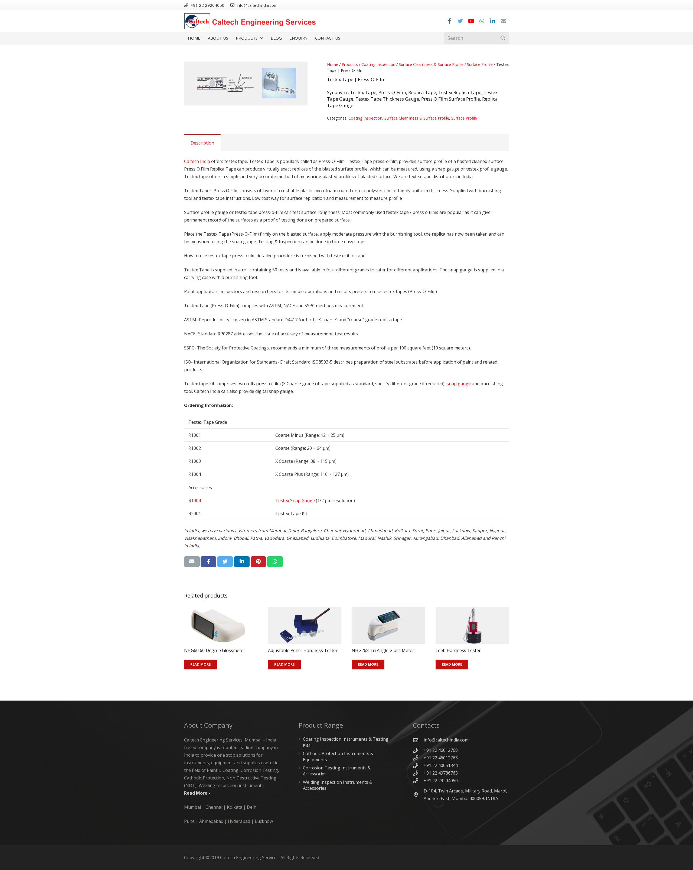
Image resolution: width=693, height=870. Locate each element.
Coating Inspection (378, 64)
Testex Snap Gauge (295, 500)
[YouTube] (471, 21)
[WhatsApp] (481, 21)
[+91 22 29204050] (418, 780)
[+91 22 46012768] (418, 750)
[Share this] (208, 561)
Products (350, 64)
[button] (299, 70)
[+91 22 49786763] (418, 773)
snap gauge (459, 384)
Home (332, 64)
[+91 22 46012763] (418, 757)
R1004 (194, 500)
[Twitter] (460, 21)
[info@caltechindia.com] (418, 740)
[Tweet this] (225, 561)
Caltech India (197, 161)
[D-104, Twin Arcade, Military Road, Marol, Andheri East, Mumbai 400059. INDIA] (418, 794)
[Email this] (192, 561)
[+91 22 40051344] (418, 765)
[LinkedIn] (492, 21)
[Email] (503, 21)
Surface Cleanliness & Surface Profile (431, 64)
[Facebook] (449, 21)
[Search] (503, 38)
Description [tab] (202, 143)
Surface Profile (480, 64)
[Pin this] (258, 561)
